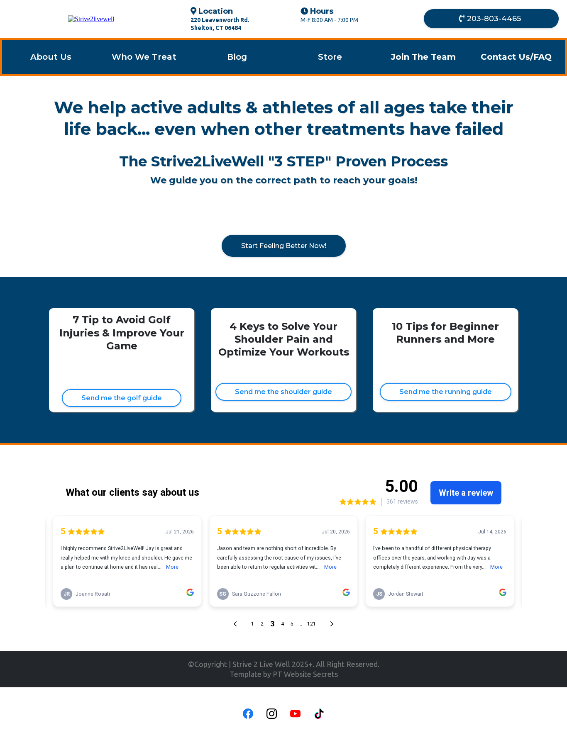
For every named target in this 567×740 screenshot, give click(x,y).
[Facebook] (248, 713)
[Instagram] (272, 713)
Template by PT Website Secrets (284, 674)
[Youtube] (295, 713)
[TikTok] (319, 713)
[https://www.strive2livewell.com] (91, 19)
